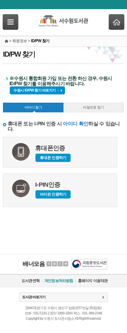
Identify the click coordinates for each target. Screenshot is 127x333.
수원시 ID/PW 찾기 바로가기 (35, 90)
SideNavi (10, 22)
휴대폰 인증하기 (53, 157)
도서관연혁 (31, 280)
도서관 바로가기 (33, 297)
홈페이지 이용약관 (93, 280)
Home (116, 22)
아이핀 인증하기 (53, 194)
